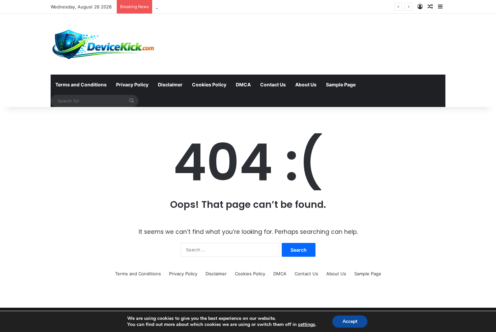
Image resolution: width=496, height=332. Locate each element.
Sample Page (341, 84)
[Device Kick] (104, 44)
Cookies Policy (209, 84)
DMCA (243, 84)
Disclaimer (170, 84)
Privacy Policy (132, 84)
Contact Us (273, 84)
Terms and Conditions (81, 84)
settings (306, 325)
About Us (305, 84)
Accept (349, 321)
